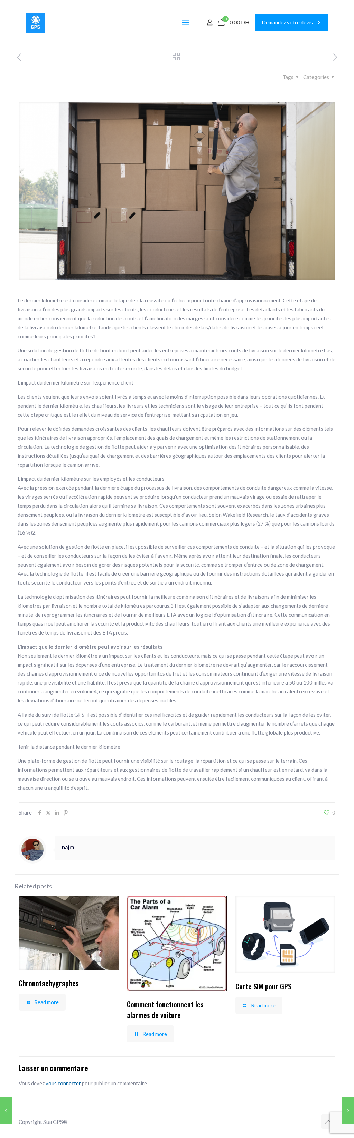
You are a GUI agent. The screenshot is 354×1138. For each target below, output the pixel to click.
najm (68, 847)
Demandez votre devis (287, 22)
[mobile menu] (186, 22)
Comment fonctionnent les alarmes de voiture (165, 1009)
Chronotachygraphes (49, 983)
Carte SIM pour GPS (263, 986)
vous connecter (63, 1083)
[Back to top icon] (328, 1121)
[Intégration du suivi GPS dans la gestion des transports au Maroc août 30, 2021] (348, 1110)
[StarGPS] (35, 22)
